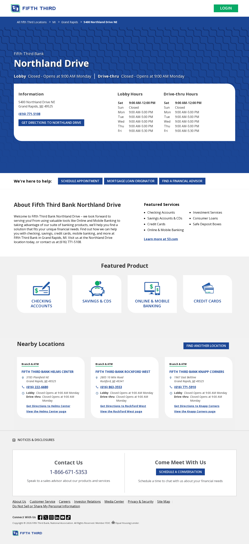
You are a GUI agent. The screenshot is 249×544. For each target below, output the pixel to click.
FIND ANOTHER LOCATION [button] (206, 346)
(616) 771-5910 (185, 387)
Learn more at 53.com (161, 239)
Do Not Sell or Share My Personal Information (46, 506)
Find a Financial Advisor (182, 181)
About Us (19, 501)
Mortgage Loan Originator (130, 181)
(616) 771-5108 (29, 114)
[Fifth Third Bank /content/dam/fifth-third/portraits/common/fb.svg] (40, 518)
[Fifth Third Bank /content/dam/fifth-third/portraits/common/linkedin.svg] (57, 518)
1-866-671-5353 (68, 472)
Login (226, 8)
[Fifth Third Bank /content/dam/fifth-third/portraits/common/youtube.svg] (62, 518)
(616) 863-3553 (111, 387)
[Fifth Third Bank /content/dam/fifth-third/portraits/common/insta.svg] (51, 518)
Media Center (114, 501)
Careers (64, 501)
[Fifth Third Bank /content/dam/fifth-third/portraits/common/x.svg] (45, 518)
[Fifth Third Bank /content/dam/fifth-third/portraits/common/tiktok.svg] (68, 518)
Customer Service (42, 501)
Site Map (163, 501)
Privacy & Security (140, 501)
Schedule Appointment (80, 181)
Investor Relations (87, 501)
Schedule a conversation (180, 472)
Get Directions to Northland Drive (51, 122)
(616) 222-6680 (37, 387)
